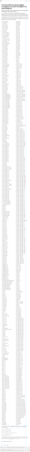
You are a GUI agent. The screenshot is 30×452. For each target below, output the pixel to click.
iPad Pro (5, 426)
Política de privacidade (3, 450)
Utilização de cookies (22, 450)
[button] (25, 1)
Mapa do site (18, 450)
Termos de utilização (8, 450)
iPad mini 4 (12, 426)
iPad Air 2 (18, 426)
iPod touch (24, 426)
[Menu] (29, 1)
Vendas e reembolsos (13, 450)
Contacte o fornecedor (11, 438)
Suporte (3, 447)
